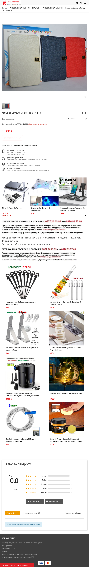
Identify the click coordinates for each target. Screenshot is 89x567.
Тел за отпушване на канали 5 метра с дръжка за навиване (21, 440)
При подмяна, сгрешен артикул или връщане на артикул (22, 543)
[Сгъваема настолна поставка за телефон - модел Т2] (73, 191)
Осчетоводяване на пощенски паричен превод (19, 554)
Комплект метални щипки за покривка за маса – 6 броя (22, 349)
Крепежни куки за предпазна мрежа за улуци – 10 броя (21, 303)
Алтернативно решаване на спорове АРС (19, 557)
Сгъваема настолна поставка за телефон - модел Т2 (72, 209)
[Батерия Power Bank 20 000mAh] (82, 113)
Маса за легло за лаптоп (11, 208)
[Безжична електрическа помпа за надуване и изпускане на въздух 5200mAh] (22, 374)
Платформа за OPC (9, 549)
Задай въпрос (53, 501)
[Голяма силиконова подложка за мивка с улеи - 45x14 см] (66, 328)
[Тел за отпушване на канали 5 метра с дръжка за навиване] (22, 419)
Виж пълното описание (38, 124)
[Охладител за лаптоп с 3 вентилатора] (44, 191)
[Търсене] (81, 3)
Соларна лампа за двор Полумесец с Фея (66, 393)
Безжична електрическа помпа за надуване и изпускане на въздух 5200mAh (22, 394)
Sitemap (4, 551)
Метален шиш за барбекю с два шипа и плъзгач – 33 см (65, 303)
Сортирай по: (69, 513)
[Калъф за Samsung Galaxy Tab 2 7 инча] (85, 113)
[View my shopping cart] (77, 3)
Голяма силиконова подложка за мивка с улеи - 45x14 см (66, 349)
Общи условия (7, 546)
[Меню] (85, 3)
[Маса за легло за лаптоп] (16, 191)
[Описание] (44, 215)
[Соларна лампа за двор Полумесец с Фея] (66, 374)
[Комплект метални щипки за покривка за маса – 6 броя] (22, 328)
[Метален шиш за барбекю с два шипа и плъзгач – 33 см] (66, 282)
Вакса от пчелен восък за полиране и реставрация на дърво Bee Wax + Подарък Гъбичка (66, 441)
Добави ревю (35, 501)
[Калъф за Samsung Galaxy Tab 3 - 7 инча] (84, 97)
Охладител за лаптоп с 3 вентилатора (40, 209)
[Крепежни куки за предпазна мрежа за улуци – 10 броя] (22, 282)
